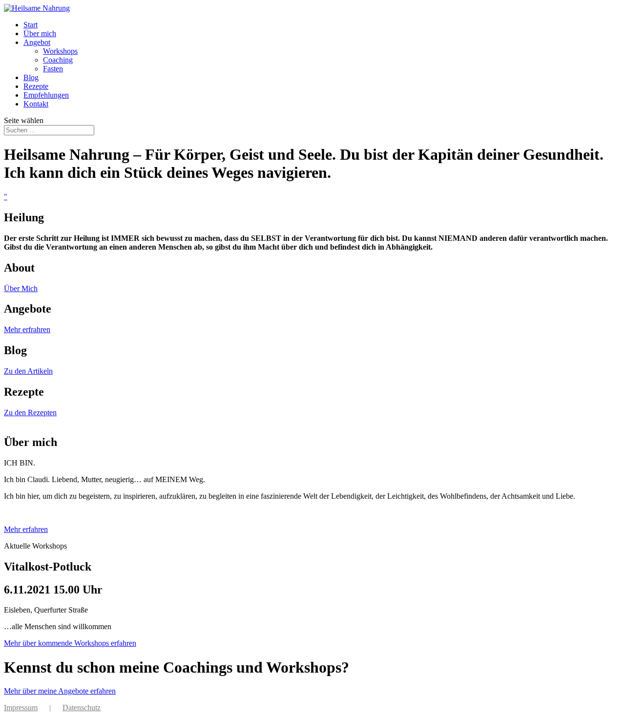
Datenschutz (81, 707)
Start (30, 25)
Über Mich (21, 288)
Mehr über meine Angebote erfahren (60, 691)
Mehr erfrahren (27, 329)
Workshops (60, 51)
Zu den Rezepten (30, 412)
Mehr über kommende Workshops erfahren (70, 643)
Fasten (53, 68)
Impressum (21, 707)
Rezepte (35, 86)
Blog (31, 77)
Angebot (36, 42)
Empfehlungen (46, 95)
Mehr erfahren (26, 529)
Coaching (58, 60)
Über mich (39, 33)
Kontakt (35, 104)
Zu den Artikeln (28, 371)
